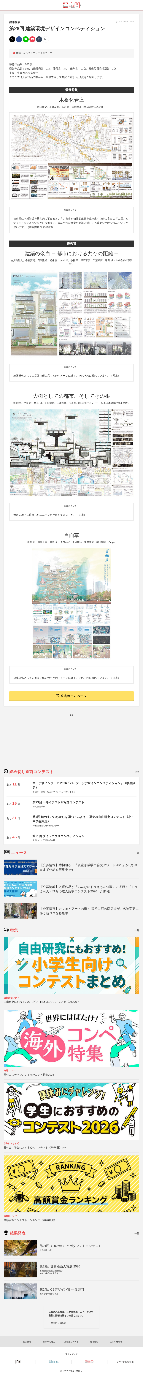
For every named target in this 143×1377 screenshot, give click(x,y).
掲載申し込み (49, 1341)
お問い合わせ (116, 1341)
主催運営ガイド (71, 1341)
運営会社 (27, 1341)
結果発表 (14, 22)
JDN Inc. (78, 1371)
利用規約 (94, 1341)
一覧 (136, 853)
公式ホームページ (73, 696)
